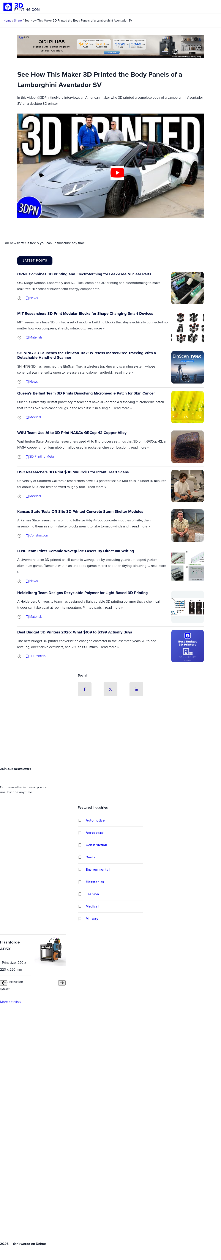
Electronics (95, 881)
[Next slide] (62, 983)
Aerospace (95, 832)
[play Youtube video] (117, 173)
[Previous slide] (3, 983)
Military (92, 918)
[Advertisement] (110, 732)
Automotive (95, 820)
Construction (96, 844)
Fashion (92, 894)
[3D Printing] (21, 7)
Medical (92, 906)
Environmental (98, 869)
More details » (10, 1001)
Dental (91, 857)
